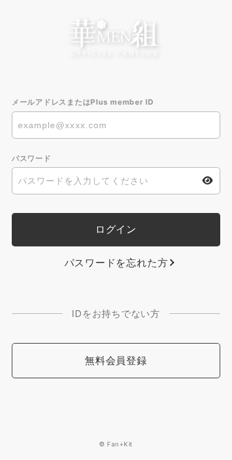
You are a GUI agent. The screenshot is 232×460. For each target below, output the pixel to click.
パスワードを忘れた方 (116, 262)
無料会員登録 (116, 360)
